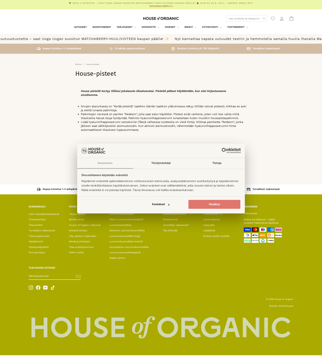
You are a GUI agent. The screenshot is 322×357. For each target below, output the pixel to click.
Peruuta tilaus (37, 252)
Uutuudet (80, 27)
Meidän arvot (76, 219)
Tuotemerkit (236, 27)
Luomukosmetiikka (120, 225)
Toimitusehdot (37, 219)
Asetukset (158, 204)
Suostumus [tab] (105, 163)
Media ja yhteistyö (79, 241)
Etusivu (78, 64)
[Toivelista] (273, 18)
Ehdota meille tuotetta (216, 236)
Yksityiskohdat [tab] (161, 163)
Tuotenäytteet (211, 219)
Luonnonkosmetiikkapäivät (125, 252)
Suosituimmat (101, 27)
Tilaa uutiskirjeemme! (81, 247)
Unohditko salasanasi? (176, 225)
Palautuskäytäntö (39, 247)
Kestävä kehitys (78, 230)
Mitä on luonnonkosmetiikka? (126, 219)
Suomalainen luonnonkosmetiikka (129, 247)
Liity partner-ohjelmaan (82, 236)
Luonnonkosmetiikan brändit (126, 241)
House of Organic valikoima (85, 225)
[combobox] (246, 18)
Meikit (189, 27)
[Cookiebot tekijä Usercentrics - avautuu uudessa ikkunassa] (224, 151)
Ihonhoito (149, 27)
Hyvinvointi (210, 27)
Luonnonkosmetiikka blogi (124, 236)
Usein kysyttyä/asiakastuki (44, 214)
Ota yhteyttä (170, 230)
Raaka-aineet (117, 257)
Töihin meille (76, 252)
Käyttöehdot (36, 241)
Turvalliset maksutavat (42, 230)
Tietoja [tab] (216, 163)
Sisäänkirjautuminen (174, 214)
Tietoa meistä (77, 214)
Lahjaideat (209, 230)
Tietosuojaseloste (39, 236)
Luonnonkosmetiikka (121, 214)
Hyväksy (214, 204)
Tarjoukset (125, 27)
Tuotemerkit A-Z (212, 214)
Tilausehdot (35, 225)
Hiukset (170, 27)
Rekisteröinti (170, 219)
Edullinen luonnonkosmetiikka (127, 230)
